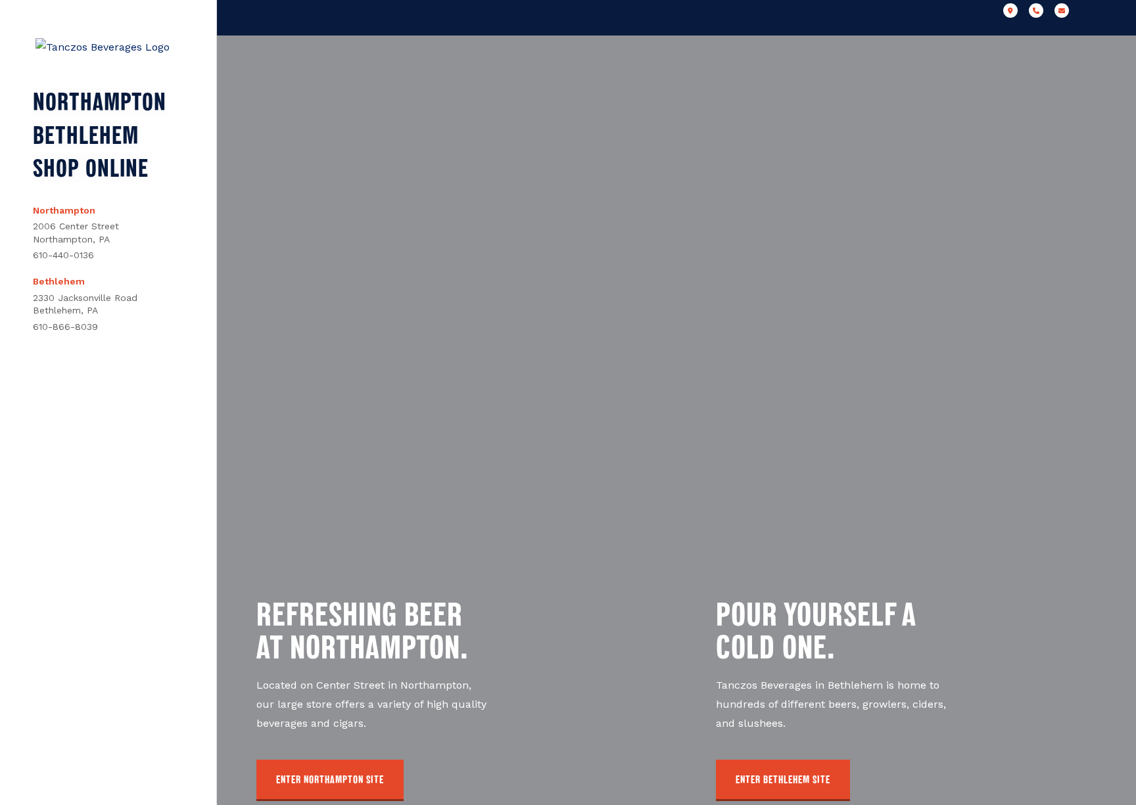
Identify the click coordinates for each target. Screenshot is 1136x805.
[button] (330, 780)
